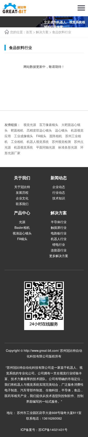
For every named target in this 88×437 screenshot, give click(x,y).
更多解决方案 (58, 255)
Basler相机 (22, 227)
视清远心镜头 (22, 233)
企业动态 (58, 186)
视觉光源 (29, 124)
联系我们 (22, 203)
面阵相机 (55, 136)
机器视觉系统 (23, 147)
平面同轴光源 (45, 147)
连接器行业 (59, 250)
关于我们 (22, 178)
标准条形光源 (67, 147)
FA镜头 (41, 136)
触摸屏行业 (59, 227)
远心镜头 (61, 130)
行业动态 (58, 192)
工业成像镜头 (23, 136)
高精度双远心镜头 (39, 130)
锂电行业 (58, 244)
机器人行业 (59, 238)
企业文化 (22, 198)
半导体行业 (59, 222)
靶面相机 (17, 130)
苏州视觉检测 (61, 141)
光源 (22, 222)
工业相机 (17, 141)
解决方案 (59, 213)
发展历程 (22, 192)
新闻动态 (59, 178)
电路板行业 (59, 233)
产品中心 (22, 213)
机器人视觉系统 (38, 141)
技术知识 (58, 198)
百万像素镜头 (48, 124)
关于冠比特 (22, 186)
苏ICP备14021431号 (52, 429)
